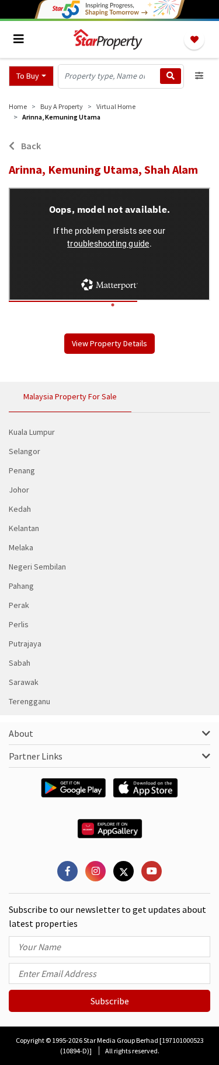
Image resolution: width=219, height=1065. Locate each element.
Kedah (20, 509)
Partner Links (35, 756)
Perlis (19, 624)
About (21, 733)
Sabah (19, 663)
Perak (19, 605)
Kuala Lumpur (32, 432)
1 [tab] (113, 305)
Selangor (24, 451)
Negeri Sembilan (37, 566)
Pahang (21, 586)
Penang (22, 470)
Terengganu (29, 701)
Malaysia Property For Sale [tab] (70, 396)
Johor (19, 489)
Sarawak (24, 682)
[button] (31, 76)
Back (30, 146)
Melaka (21, 547)
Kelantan (24, 528)
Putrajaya (25, 643)
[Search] (170, 76)
